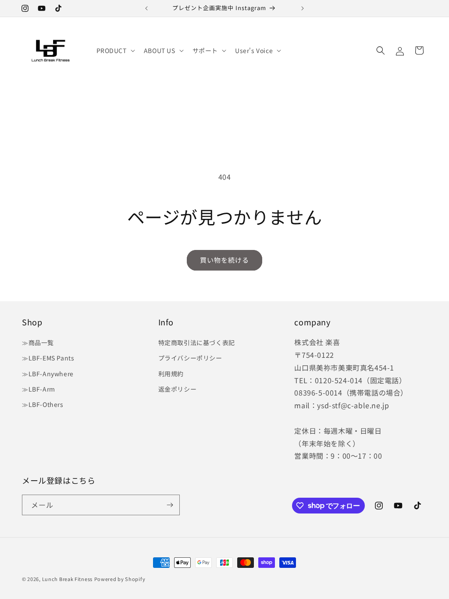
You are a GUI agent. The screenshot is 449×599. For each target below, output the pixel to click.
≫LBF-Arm (38, 389)
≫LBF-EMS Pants (48, 357)
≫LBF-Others (43, 404)
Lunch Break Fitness (67, 578)
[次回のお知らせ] (302, 8)
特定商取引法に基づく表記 (196, 342)
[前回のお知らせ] (146, 8)
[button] (115, 50)
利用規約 (171, 373)
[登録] (169, 505)
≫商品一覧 (38, 342)
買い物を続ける (224, 259)
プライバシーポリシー (190, 357)
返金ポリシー (177, 389)
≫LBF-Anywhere (48, 373)
